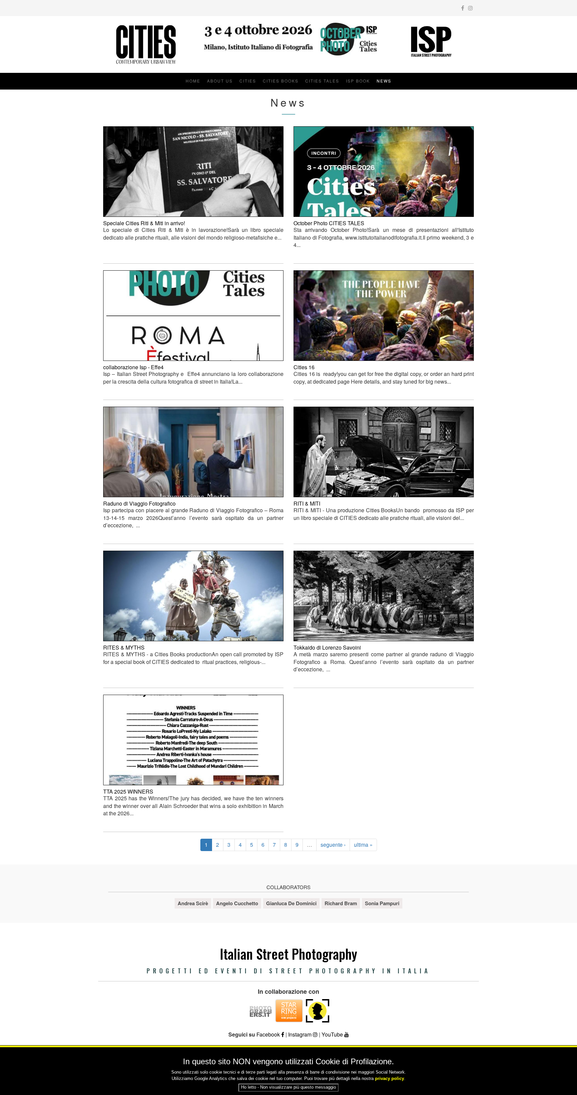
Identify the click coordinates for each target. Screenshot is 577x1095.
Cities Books (281, 81)
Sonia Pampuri (382, 903)
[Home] (145, 44)
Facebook (268, 1034)
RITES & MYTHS (124, 647)
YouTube (333, 1034)
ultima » (363, 844)
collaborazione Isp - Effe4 (133, 367)
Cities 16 (304, 367)
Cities (247, 81)
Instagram (300, 1034)
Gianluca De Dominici (291, 903)
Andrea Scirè (193, 903)
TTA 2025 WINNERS (128, 791)
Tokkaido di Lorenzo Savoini (327, 647)
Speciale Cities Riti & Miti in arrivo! (144, 223)
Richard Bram (341, 903)
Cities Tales (322, 81)
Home (193, 81)
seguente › (333, 844)
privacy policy (389, 1078)
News (384, 81)
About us (220, 81)
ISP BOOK (358, 81)
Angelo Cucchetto (237, 903)
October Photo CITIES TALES (329, 223)
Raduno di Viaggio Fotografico (139, 503)
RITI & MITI (307, 503)
